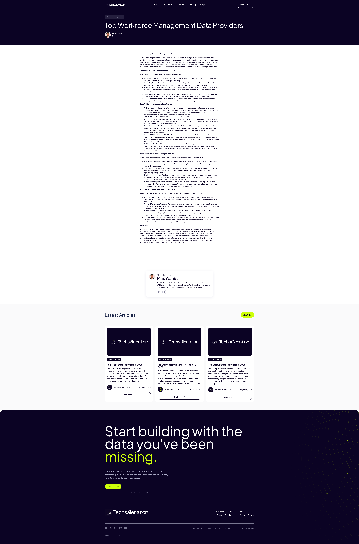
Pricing (193, 5)
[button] (181, 5)
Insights (231, 511)
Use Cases (220, 511)
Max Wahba (117, 33)
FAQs (241, 511)
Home (156, 5)
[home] (115, 4)
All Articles (247, 315)
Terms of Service (213, 528)
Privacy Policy (196, 528)
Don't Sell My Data (247, 528)
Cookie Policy (230, 528)
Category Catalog (247, 515)
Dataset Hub (167, 5)
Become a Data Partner (226, 515)
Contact (251, 511)
